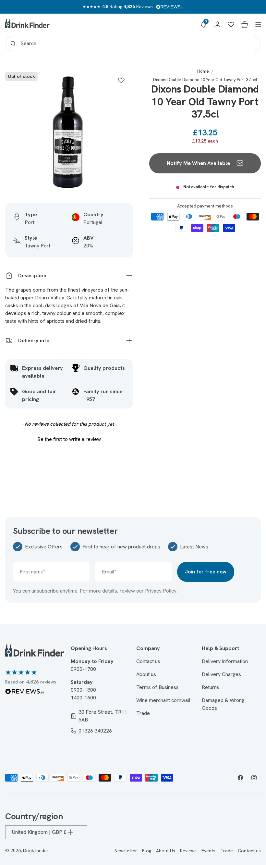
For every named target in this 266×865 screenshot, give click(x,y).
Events (208, 851)
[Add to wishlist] (121, 80)
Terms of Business (157, 687)
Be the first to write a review (69, 439)
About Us (165, 851)
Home (203, 71)
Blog (146, 851)
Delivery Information (225, 661)
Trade (143, 713)
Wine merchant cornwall (163, 700)
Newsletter (126, 851)
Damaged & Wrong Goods (223, 704)
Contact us (148, 661)
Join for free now (205, 571)
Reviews (188, 851)
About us (146, 674)
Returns (210, 687)
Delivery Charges (221, 674)
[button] (204, 24)
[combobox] (133, 43)
